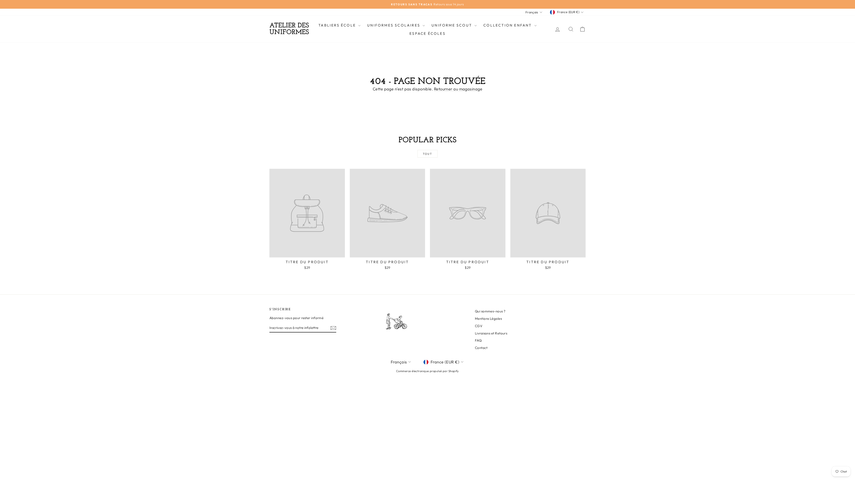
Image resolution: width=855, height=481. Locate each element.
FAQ (478, 340)
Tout (427, 153)
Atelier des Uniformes (289, 29)
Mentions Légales (488, 318)
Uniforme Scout (452, 25)
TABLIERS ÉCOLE (337, 25)
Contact (481, 348)
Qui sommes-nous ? (490, 311)
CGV (478, 326)
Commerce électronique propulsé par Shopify (427, 371)
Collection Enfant (508, 25)
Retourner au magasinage (458, 89)
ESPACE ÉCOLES (427, 33)
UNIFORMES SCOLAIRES (394, 25)
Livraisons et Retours (491, 333)
